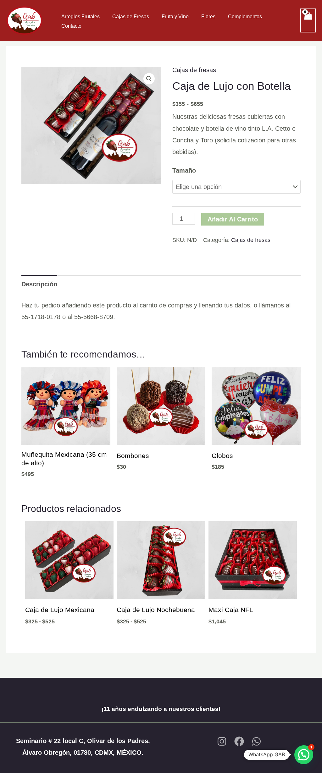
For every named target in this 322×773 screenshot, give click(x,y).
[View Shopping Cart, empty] (308, 20)
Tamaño (184, 170)
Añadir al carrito (233, 219)
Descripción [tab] (39, 284)
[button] (149, 78)
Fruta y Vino (175, 16)
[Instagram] (222, 741)
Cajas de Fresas (130, 16)
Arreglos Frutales (80, 16)
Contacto (71, 26)
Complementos (245, 16)
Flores (208, 16)
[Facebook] (239, 741)
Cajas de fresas (194, 69)
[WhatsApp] (256, 741)
